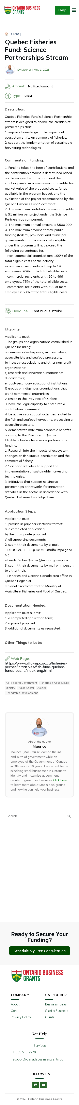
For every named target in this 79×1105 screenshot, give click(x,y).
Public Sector (26, 687)
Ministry (10, 687)
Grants (49, 1017)
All (7, 682)
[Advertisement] (39, 864)
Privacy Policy (21, 1017)
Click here (60, 780)
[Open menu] (74, 10)
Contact (16, 1011)
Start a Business (56, 1011)
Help (62, 10)
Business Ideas (56, 1004)
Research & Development (22, 692)
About (15, 1004)
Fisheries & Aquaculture (54, 682)
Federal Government (24, 682)
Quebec (41, 687)
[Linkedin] (35, 1085)
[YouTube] (43, 1085)
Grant (15, 34)
